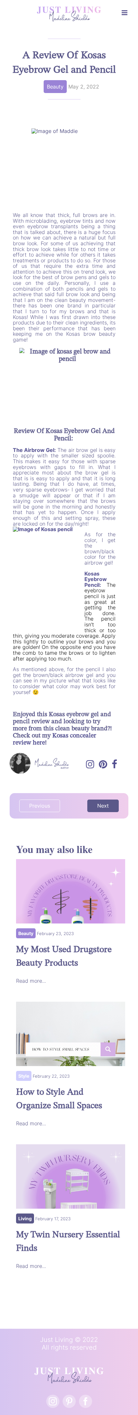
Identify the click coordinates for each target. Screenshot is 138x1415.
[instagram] (52, 1401)
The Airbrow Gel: (34, 450)
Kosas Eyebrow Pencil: (95, 579)
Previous (39, 805)
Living (25, 1218)
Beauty (55, 86)
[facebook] (85, 1401)
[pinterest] (69, 1401)
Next (103, 805)
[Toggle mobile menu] (125, 12)
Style (23, 1076)
